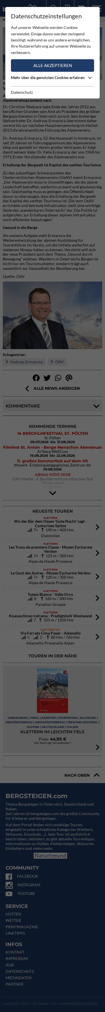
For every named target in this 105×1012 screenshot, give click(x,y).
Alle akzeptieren (52, 65)
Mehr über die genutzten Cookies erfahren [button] (48, 77)
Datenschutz (22, 92)
